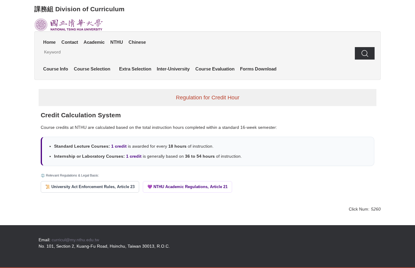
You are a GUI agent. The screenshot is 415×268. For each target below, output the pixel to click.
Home (49, 42)
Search (365, 53)
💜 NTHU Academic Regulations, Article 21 (187, 186)
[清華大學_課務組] (68, 24)
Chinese (137, 42)
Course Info (55, 68)
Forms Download (258, 68)
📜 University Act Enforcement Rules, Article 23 (90, 186)
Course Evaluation (215, 68)
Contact (69, 42)
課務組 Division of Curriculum (79, 8)
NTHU (116, 42)
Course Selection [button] (92, 68)
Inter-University (173, 68)
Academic (94, 42)
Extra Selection (135, 68)
